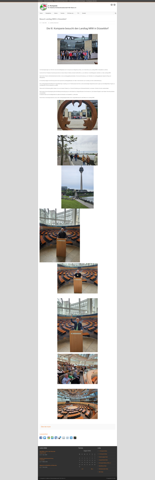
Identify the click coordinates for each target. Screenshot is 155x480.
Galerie (55, 13)
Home (41, 13)
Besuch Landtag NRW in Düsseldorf (53, 19)
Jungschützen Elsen (103, 460)
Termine (62, 13)
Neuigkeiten (48, 13)
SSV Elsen (101, 471)
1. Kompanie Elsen (103, 451)
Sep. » (92, 468)
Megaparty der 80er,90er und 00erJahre (48, 465)
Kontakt (84, 13)
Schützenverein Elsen (103, 468)
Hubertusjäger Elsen (103, 457)
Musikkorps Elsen (102, 465)
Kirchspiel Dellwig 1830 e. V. (105, 463)
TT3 (78, 13)
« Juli (82, 468)
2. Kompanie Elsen (103, 454)
